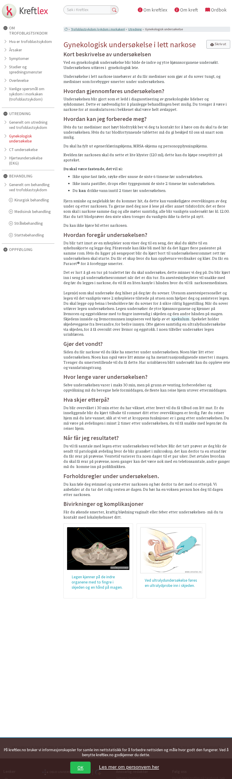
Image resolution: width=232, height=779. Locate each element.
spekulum (180, 318)
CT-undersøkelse (23, 149)
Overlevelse (19, 80)
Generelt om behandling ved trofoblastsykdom (29, 187)
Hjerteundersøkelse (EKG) (25, 160)
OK (80, 768)
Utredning (135, 29)
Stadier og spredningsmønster (25, 69)
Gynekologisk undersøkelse (20, 138)
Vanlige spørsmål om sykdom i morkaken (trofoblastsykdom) (26, 94)
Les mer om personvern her (129, 767)
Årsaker (15, 49)
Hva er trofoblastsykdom (30, 41)
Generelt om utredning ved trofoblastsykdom (28, 125)
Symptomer (19, 58)
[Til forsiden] (28, 11)
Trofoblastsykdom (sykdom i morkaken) (98, 29)
